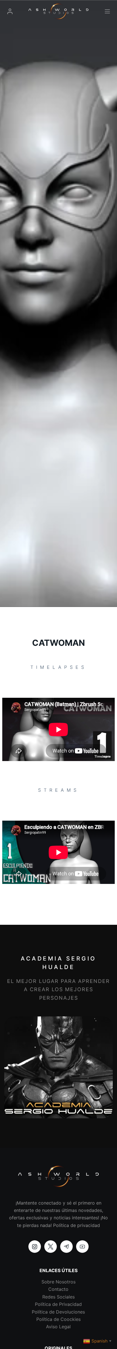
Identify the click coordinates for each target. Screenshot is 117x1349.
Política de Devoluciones (58, 1312)
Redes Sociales (58, 1297)
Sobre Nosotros (58, 1282)
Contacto (58, 1289)
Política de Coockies (58, 1319)
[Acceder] (10, 11)
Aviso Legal (58, 1326)
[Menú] (107, 11)
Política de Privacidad (58, 1304)
